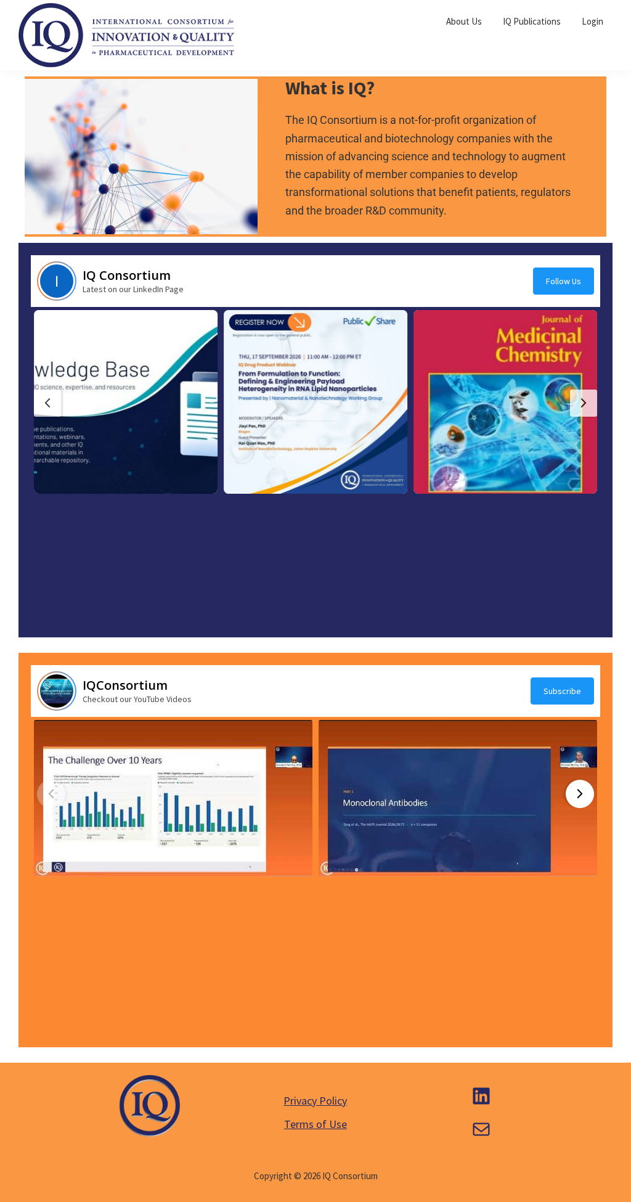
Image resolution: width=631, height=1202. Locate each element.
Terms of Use (315, 1124)
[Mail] (481, 1129)
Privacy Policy (315, 1101)
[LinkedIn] (481, 1096)
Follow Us (563, 281)
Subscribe (562, 691)
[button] (126, 402)
